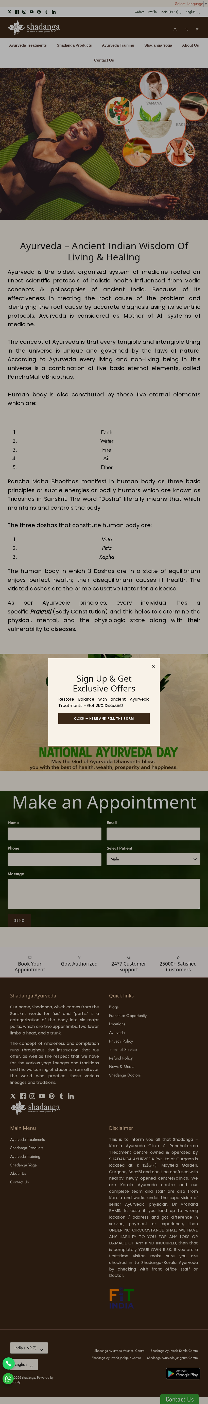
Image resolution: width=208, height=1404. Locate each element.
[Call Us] (9, 1363)
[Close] (153, 664)
